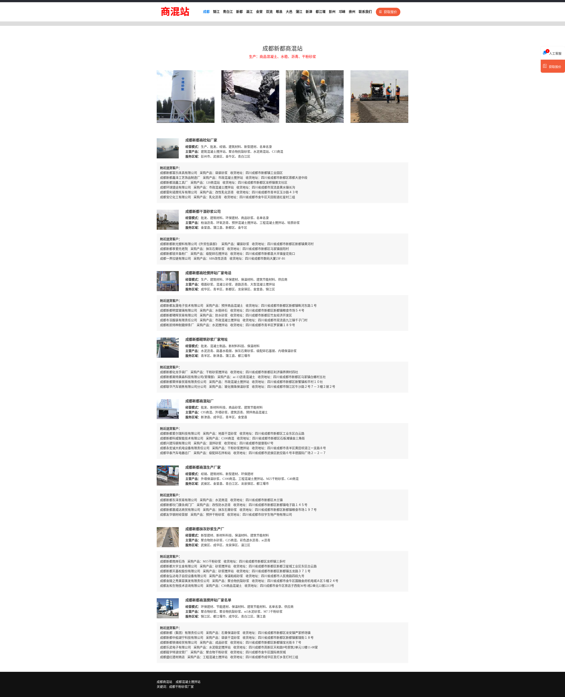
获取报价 (390, 12)
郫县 (279, 11)
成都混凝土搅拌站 (188, 682)
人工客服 (554, 52)
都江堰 (321, 11)
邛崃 (342, 11)
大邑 (289, 11)
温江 (249, 11)
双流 (269, 11)
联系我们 (365, 11)
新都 (239, 11)
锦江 (216, 11)
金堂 (259, 11)
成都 (206, 11)
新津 (309, 11)
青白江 (228, 11)
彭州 (332, 11)
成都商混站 (164, 682)
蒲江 (299, 11)
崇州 (352, 11)
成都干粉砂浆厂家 (181, 686)
